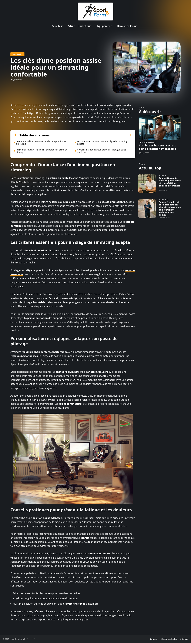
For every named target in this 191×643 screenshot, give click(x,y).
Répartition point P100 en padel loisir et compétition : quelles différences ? (170, 183)
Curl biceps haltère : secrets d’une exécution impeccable (157, 147)
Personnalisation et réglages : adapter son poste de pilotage (41, 151)
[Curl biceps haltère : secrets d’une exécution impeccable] (160, 127)
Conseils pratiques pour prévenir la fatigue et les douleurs (101, 151)
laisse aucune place (63, 202)
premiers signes (75, 603)
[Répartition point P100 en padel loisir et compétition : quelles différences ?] (147, 183)
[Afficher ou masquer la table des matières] (91, 135)
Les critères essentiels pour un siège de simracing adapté (102, 142)
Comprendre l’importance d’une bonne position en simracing (41, 142)
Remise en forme (147, 142)
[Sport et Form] (95, 11)
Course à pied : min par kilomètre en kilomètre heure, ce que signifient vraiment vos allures (170, 208)
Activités (17, 54)
